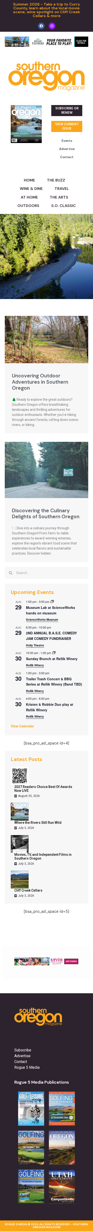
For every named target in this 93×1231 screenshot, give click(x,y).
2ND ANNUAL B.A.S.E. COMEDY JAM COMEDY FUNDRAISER (51, 636)
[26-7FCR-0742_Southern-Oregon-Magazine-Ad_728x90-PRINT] (46, 45)
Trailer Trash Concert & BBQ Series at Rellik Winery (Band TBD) (54, 681)
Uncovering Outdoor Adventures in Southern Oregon (40, 381)
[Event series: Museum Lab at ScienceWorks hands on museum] (52, 602)
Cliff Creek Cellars (28, 890)
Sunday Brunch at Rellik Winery (52, 658)
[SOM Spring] (46, 964)
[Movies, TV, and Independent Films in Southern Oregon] (20, 844)
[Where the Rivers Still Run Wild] (20, 812)
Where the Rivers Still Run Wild (38, 823)
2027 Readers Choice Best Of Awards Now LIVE (43, 789)
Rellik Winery (35, 665)
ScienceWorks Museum (42, 619)
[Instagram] (52, 26)
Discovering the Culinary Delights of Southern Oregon (45, 513)
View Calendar (22, 726)
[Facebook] (41, 26)
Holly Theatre (35, 645)
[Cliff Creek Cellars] (20, 879)
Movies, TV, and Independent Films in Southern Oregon (43, 856)
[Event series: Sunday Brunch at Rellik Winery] (54, 653)
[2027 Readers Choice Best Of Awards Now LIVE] (20, 776)
